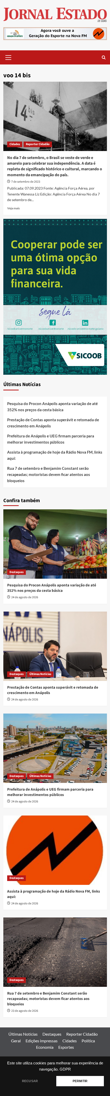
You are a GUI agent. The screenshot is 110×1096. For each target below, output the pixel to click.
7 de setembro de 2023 (25, 182)
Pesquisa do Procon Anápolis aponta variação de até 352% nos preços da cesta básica (52, 406)
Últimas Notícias (40, 674)
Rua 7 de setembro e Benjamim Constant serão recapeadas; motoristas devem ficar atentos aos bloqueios (48, 474)
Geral (16, 1040)
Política (88, 1040)
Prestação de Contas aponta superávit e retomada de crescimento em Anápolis (53, 422)
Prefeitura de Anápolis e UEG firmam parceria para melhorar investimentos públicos (50, 439)
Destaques (16, 572)
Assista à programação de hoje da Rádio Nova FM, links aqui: (54, 455)
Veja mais (13, 208)
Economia (44, 1047)
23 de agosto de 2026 (24, 1011)
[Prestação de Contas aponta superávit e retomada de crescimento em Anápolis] (55, 646)
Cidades (14, 144)
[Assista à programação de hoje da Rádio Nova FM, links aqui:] (55, 850)
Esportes (66, 1047)
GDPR (65, 1069)
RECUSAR (30, 1081)
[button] (8, 56)
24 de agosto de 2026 (24, 597)
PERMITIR (80, 1081)
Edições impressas (42, 1040)
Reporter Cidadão (38, 144)
